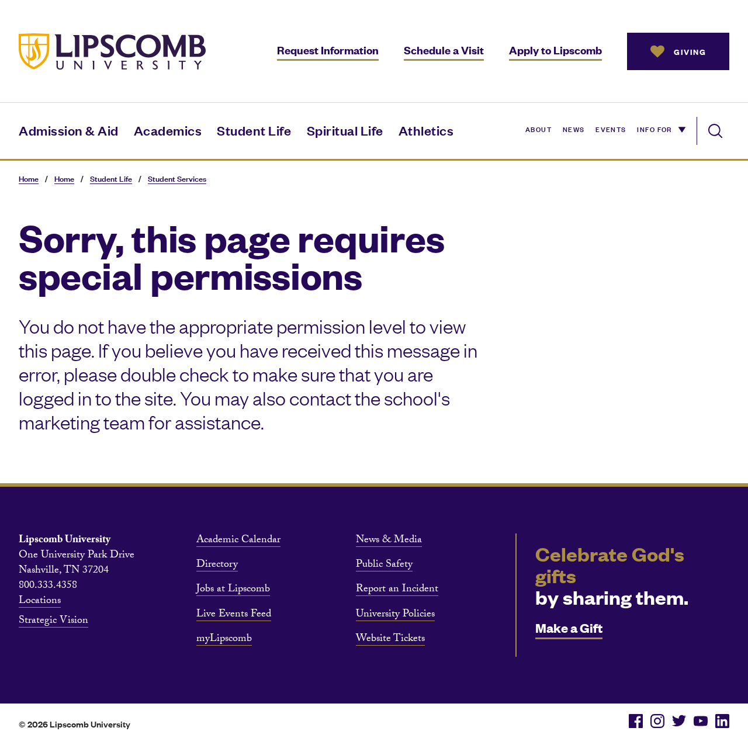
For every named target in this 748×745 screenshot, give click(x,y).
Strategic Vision (53, 621)
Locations (40, 601)
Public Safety (384, 565)
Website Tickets (390, 639)
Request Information (328, 50)
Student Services (177, 178)
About (538, 128)
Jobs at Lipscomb (233, 590)
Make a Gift (568, 627)
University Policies (395, 615)
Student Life (254, 130)
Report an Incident (397, 590)
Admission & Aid (69, 130)
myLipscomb (224, 639)
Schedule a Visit (444, 50)
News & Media (389, 541)
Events (610, 128)
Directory (217, 565)
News (574, 128)
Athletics (426, 130)
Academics (168, 130)
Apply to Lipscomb (555, 50)
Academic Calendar (238, 541)
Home (29, 178)
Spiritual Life (345, 130)
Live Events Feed (233, 615)
